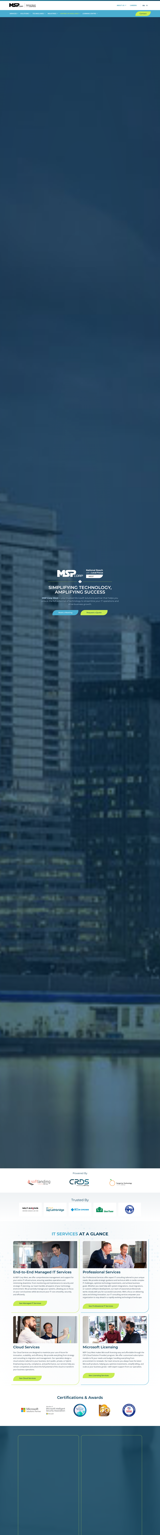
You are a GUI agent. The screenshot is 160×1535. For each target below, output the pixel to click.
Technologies (38, 13)
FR (147, 5)
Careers (133, 5)
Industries (52, 13)
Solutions (24, 13)
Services (13, 13)
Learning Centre (89, 13)
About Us (120, 5)
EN (144, 5)
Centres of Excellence (69, 13)
